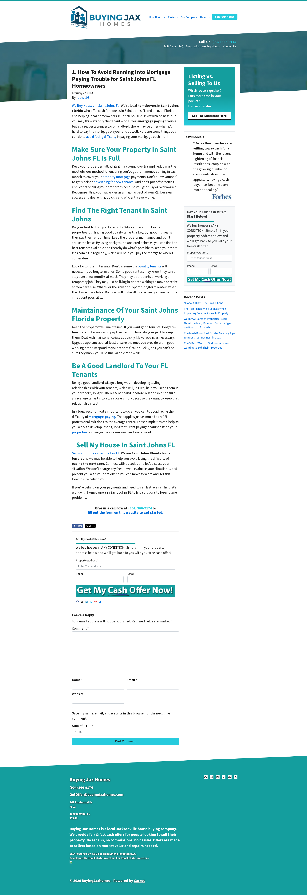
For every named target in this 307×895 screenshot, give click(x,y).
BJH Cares (170, 46)
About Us (205, 17)
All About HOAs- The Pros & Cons (203, 303)
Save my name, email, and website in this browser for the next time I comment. (122, 716)
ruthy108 (83, 97)
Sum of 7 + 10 (83, 725)
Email (131, 574)
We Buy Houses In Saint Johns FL (95, 105)
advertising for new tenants (114, 182)
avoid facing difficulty (101, 136)
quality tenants (150, 266)
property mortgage (116, 176)
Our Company (189, 17)
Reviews (173, 17)
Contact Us (229, 46)
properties (79, 432)
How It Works (157, 17)
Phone (79, 574)
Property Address (87, 561)
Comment (80, 628)
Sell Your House (225, 17)
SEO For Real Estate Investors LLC (114, 854)
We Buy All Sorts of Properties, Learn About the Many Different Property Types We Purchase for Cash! (208, 323)
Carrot (139, 880)
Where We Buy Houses (207, 46)
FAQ (181, 46)
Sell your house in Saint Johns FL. (96, 453)
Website (78, 694)
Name (77, 679)
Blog (189, 46)
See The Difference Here (209, 115)
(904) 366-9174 (224, 41)
